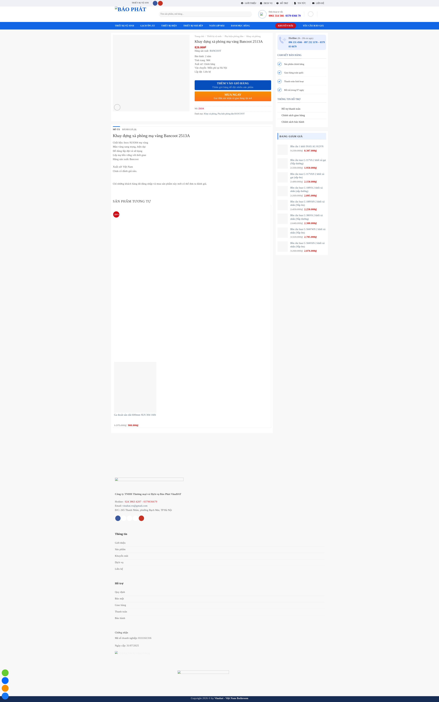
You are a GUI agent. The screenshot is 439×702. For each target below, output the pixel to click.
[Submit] (249, 14)
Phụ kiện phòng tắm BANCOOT (231, 114)
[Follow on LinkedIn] (135, 518)
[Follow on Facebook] (155, 3)
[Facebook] (5, 696)
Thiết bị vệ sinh (124, 26)
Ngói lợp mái (216, 26)
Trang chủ (199, 36)
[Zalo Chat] (5, 680)
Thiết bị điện (169, 26)
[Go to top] (432, 697)
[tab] (116, 129)
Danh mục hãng (240, 26)
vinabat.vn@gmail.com (134, 505)
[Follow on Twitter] (129, 518)
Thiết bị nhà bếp (193, 26)
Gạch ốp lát (147, 26)
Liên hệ (319, 3)
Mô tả (116, 129)
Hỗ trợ (283, 3)
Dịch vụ (267, 3)
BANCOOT (215, 51)
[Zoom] (117, 107)
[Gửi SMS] (5, 688)
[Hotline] (5, 672)
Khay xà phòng (253, 36)
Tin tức (301, 3)
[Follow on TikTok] (123, 518)
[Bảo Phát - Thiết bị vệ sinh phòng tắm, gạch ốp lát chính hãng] (132, 14)
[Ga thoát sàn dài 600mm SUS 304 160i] (135, 387)
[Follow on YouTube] (160, 3)
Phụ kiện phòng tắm (234, 36)
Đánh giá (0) (129, 129)
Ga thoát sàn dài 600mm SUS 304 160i (135, 414)
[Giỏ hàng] (322, 14)
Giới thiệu (249, 3)
